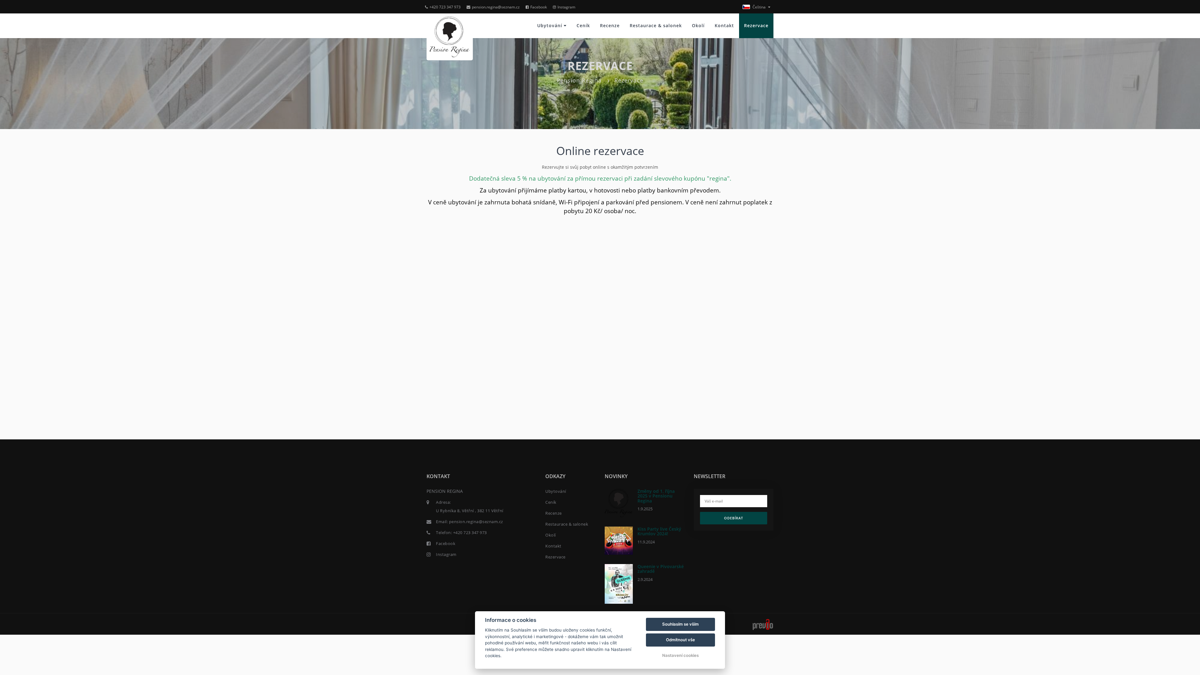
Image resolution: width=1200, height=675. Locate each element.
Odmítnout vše (680, 639)
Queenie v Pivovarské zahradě (661, 568)
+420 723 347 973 (445, 7)
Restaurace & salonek (656, 25)
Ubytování (550, 25)
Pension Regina (579, 80)
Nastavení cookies (680, 655)
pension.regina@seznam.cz (496, 7)
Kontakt (724, 25)
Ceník (583, 25)
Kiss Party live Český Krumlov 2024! (659, 531)
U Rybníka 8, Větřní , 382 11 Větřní (469, 510)
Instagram (566, 7)
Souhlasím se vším (680, 624)
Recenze (610, 25)
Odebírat (733, 518)
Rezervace (756, 25)
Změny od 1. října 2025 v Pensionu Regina (656, 496)
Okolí (698, 25)
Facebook (538, 7)
